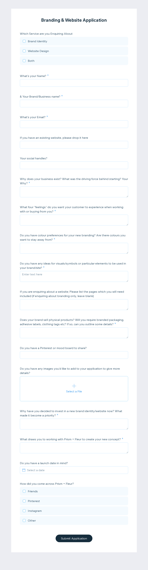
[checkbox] (74, 42)
